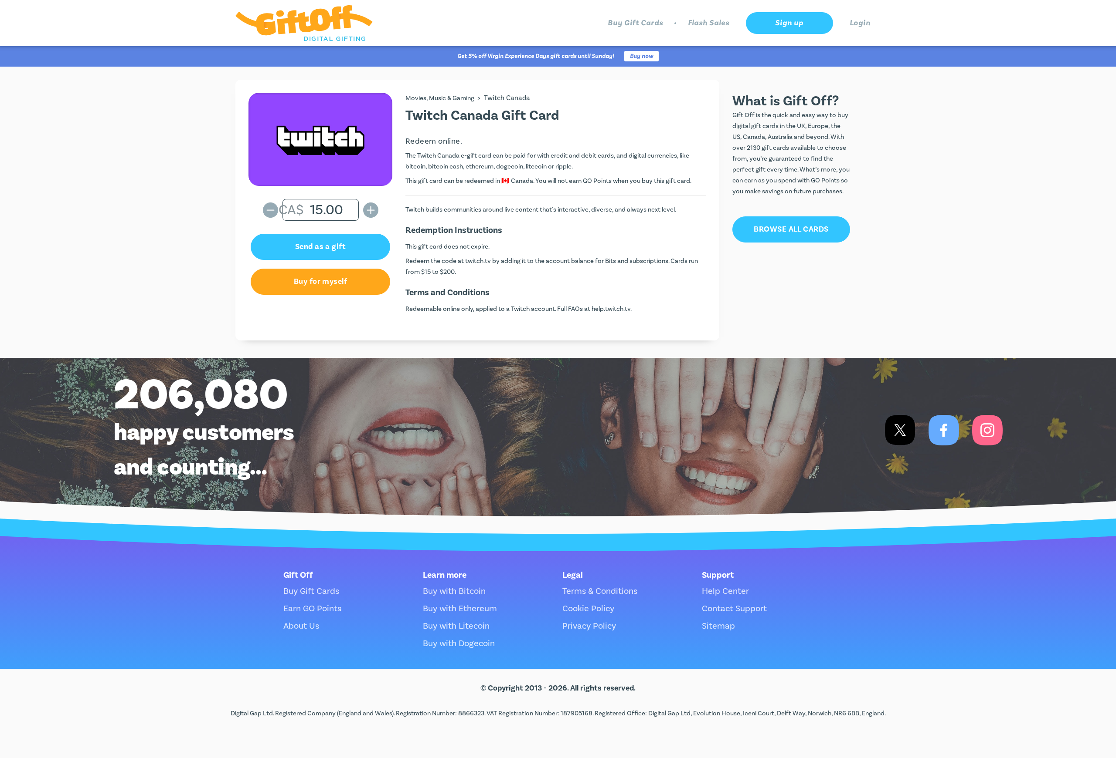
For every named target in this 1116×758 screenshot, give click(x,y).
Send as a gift (320, 247)
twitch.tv (478, 261)
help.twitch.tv (611, 309)
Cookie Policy (588, 608)
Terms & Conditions (599, 591)
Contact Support (734, 608)
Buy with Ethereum (460, 608)
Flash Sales (708, 23)
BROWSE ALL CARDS (791, 229)
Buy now (641, 56)
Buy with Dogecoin (459, 643)
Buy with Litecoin (456, 626)
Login (860, 23)
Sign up (789, 23)
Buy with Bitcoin (454, 591)
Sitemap (718, 626)
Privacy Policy (589, 626)
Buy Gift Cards (635, 23)
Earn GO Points (312, 608)
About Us (301, 626)
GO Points (597, 181)
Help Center (725, 591)
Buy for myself (320, 281)
